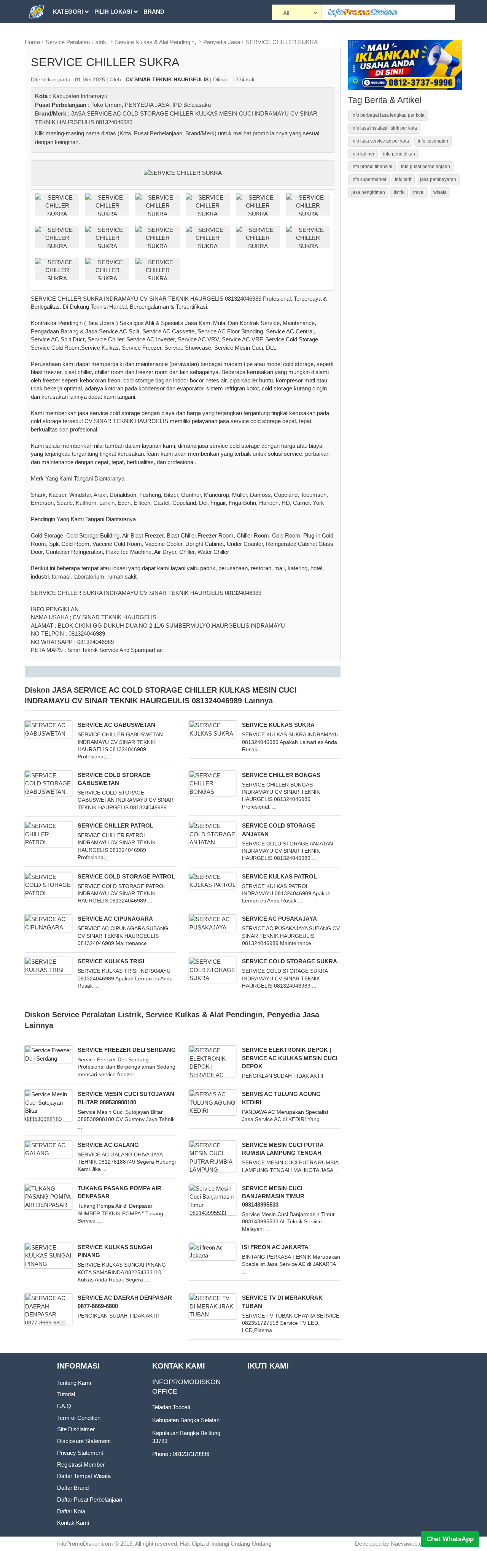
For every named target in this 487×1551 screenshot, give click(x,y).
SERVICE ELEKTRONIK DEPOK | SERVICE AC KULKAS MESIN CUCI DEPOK (289, 1058)
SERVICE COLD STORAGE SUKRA (289, 961)
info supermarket (369, 179)
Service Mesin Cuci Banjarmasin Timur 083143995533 (273, 1196)
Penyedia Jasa (221, 42)
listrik (399, 192)
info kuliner (363, 154)
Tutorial (66, 1394)
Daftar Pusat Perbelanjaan (89, 1499)
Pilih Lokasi (113, 11)
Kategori (68, 11)
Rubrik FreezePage (84, 35)
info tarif (403, 179)
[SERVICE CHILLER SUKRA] (182, 172)
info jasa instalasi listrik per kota (384, 128)
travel (419, 192)
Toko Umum (106, 104)
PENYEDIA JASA (147, 104)
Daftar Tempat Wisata (84, 1476)
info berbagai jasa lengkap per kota (388, 115)
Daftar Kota (71, 1511)
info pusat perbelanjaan (425, 166)
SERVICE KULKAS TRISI (111, 961)
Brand (153, 11)
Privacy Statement (80, 1453)
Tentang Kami (74, 1383)
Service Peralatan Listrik (76, 42)
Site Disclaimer (76, 1429)
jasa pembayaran (438, 179)
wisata (440, 192)
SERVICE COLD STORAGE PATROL (126, 876)
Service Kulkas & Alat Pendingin (154, 42)
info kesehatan (433, 141)
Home (32, 42)
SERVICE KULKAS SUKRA (278, 725)
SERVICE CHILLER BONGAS (281, 775)
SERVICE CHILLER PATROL (115, 825)
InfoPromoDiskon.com (85, 1543)
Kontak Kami (73, 1522)
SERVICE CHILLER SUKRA (282, 42)
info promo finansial (372, 166)
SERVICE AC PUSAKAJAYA (279, 918)
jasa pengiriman (368, 192)
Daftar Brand (73, 1487)
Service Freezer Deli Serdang (127, 1050)
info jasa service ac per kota (380, 141)
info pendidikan (399, 154)
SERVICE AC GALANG (108, 1145)
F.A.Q (64, 1406)
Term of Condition (78, 1418)
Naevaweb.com (410, 1543)
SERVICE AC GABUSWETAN (116, 725)
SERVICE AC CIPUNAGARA (115, 918)
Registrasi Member (81, 1464)
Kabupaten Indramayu (80, 96)
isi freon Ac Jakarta (275, 1247)
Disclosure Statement (84, 1441)
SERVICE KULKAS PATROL (279, 876)
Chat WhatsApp (450, 1539)
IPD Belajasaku (191, 104)
